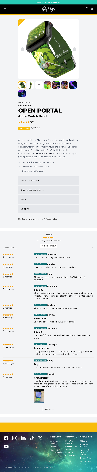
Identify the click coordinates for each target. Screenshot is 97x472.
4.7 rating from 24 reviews (48, 240)
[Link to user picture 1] (39, 396)
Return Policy (51, 219)
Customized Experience (32, 190)
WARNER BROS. (26, 102)
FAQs (23, 199)
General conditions (46, 467)
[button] (24, 122)
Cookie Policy (34, 467)
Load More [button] (49, 409)
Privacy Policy (24, 467)
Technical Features (30, 180)
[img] (8, 254)
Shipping (25, 209)
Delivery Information (30, 219)
